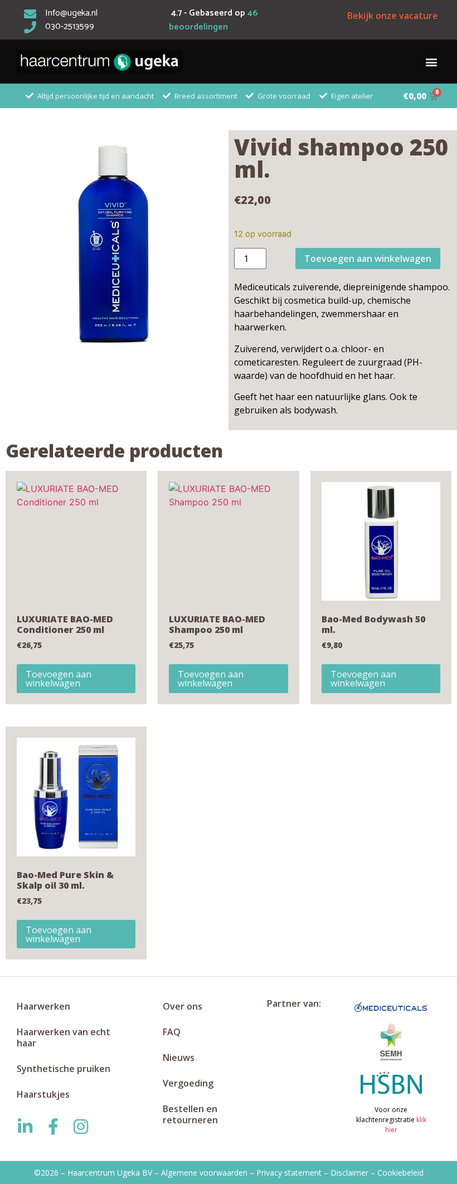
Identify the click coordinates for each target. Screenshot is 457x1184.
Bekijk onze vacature (392, 15)
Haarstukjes (43, 1094)
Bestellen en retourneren (190, 1114)
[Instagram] (80, 1126)
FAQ (172, 1032)
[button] (431, 62)
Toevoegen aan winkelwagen (367, 258)
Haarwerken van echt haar (63, 1037)
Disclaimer (349, 1172)
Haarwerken (43, 1006)
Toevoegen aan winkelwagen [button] (58, 678)
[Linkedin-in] (25, 1126)
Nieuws (179, 1057)
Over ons (182, 1006)
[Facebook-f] (53, 1126)
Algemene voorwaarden (204, 1172)
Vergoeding (188, 1083)
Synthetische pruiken (63, 1069)
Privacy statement (289, 1172)
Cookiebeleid (400, 1172)
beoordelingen (213, 20)
